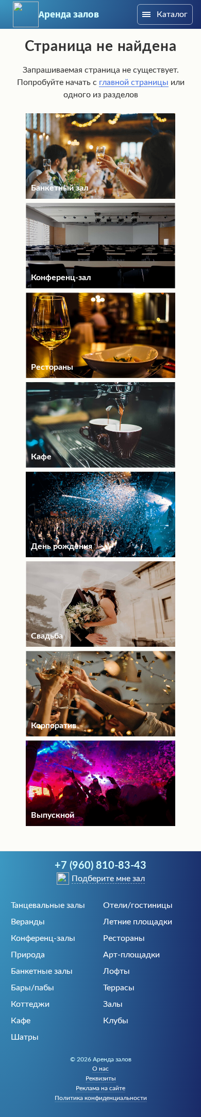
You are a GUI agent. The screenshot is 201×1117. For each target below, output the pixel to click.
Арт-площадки (131, 955)
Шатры (25, 1037)
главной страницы (134, 82)
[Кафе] (100, 465)
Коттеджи (30, 1004)
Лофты (116, 971)
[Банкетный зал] (100, 196)
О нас (100, 1069)
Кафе (20, 1021)
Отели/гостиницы (138, 905)
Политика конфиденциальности (101, 1098)
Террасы (119, 988)
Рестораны (124, 938)
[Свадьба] (100, 644)
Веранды (28, 922)
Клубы (115, 1021)
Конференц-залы (43, 938)
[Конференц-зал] (100, 286)
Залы (113, 1004)
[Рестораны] (100, 375)
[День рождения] (100, 555)
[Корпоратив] (100, 734)
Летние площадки (137, 922)
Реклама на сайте (100, 1088)
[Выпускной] (100, 823)
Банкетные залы (42, 971)
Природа (28, 955)
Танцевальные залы (48, 905)
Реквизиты (101, 1078)
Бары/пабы (32, 988)
